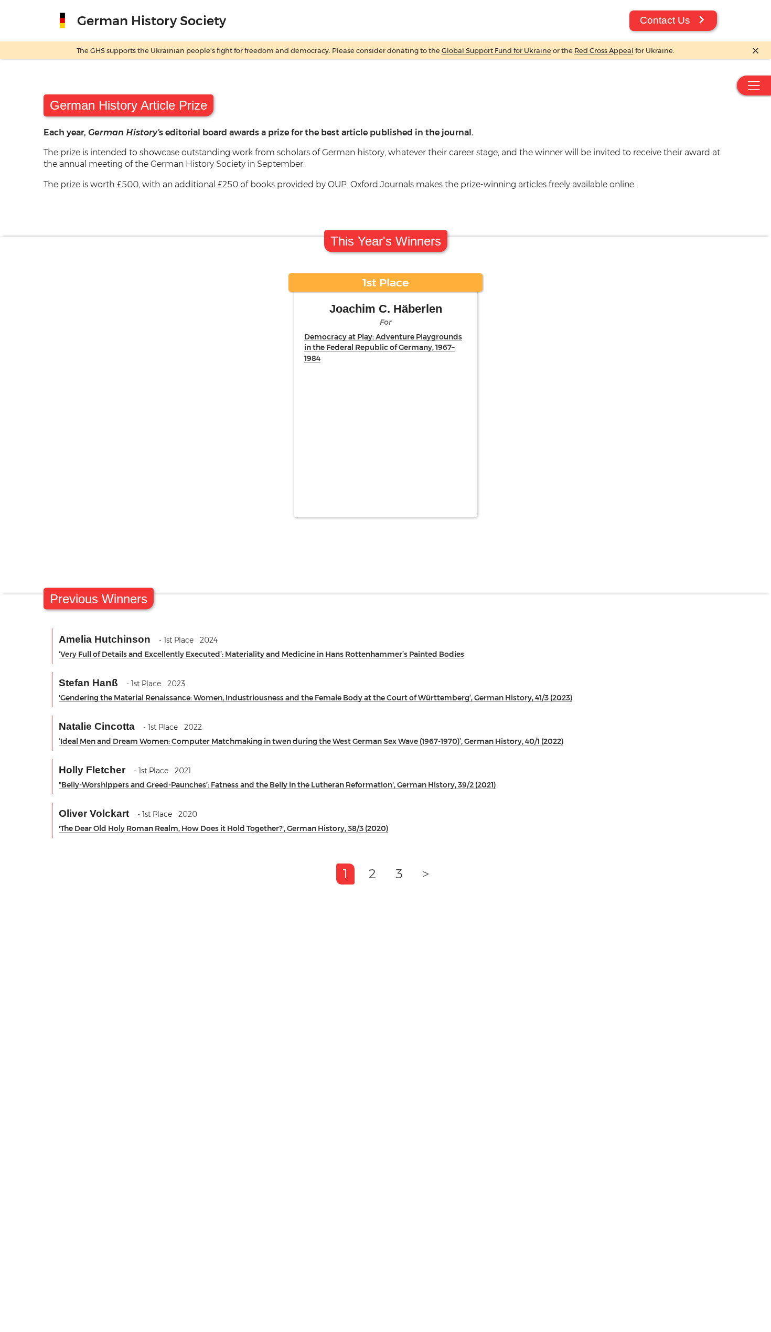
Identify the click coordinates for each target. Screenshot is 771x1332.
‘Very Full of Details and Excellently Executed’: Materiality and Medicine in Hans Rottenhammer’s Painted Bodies (261, 654)
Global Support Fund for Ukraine (496, 51)
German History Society (151, 20)
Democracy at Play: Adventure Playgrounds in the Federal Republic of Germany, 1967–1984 (383, 347)
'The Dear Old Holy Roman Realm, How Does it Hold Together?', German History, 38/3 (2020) (223, 828)
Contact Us (665, 20)
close (756, 51)
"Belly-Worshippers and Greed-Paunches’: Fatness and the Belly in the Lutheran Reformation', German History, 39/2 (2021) (277, 785)
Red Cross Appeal (604, 51)
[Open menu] (754, 85)
